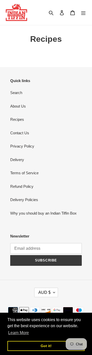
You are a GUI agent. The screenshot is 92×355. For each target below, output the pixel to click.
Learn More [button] (18, 333)
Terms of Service (24, 173)
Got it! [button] (46, 346)
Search (16, 92)
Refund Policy (21, 186)
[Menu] (83, 12)
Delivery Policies (24, 200)
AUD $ (44, 292)
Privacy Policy (22, 146)
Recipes (17, 119)
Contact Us (19, 133)
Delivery (17, 159)
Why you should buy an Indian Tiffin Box (43, 213)
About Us (18, 106)
